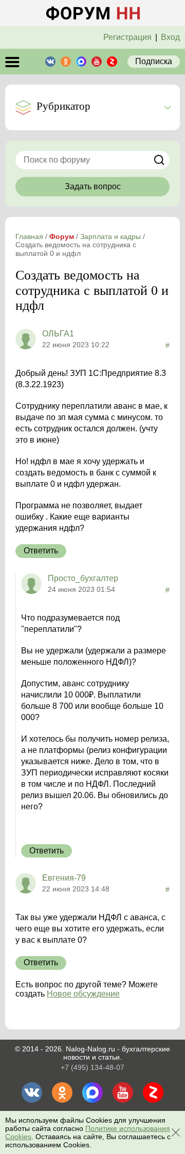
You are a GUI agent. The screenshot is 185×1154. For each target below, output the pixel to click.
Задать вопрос (93, 186)
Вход (170, 37)
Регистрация (127, 37)
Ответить (41, 550)
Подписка (153, 61)
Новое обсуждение (83, 993)
